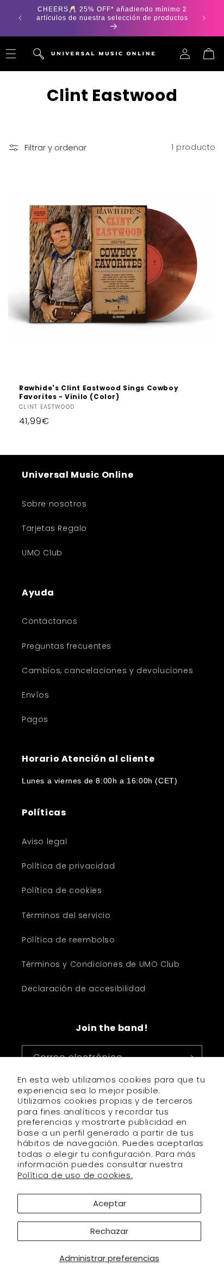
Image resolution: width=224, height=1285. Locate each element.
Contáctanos (50, 621)
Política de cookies (62, 890)
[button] (39, 54)
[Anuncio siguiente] (204, 18)
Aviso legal (44, 841)
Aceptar (109, 1203)
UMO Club (42, 552)
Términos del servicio (66, 915)
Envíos (35, 694)
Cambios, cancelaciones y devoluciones (107, 670)
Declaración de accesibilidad (84, 988)
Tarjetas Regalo (54, 528)
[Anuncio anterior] (20, 18)
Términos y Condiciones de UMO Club (100, 964)
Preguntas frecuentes (66, 646)
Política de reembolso (68, 939)
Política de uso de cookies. (75, 1175)
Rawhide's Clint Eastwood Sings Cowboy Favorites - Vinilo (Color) (98, 392)
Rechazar (109, 1231)
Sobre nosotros (54, 503)
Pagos (35, 719)
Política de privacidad (68, 865)
